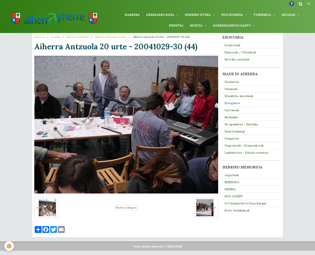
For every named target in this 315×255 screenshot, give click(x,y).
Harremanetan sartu (232, 25)
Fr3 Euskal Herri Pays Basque (246, 203)
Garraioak (232, 110)
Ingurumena (232, 15)
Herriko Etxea (198, 15)
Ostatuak (231, 89)
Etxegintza (232, 103)
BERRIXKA (232, 182)
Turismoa (263, 15)
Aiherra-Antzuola (77, 37)
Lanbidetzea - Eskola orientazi (246, 152)
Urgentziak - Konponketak (244, 145)
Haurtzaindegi (235, 131)
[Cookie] (9, 246)
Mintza (196, 25)
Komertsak (232, 45)
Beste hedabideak (237, 210)
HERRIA (230, 189)
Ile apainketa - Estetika (241, 124)
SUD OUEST (234, 196)
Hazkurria (232, 82)
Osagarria (232, 138)
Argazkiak (232, 175)
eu (308, 3)
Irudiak (289, 15)
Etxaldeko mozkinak (239, 96)
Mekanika (231, 117)
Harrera (132, 15)
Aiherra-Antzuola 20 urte (111, 37)
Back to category (126, 207)
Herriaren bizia (160, 15)
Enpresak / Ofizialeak (240, 52)
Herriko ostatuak (237, 59)
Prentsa (176, 25)
